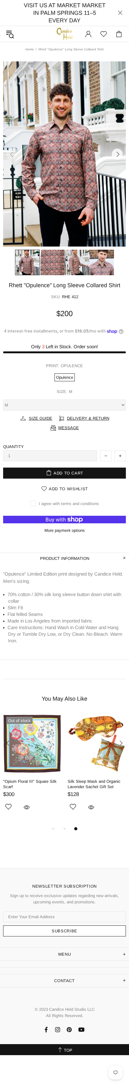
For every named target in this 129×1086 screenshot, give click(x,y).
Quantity (13, 446)
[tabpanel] (32, 769)
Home (29, 49)
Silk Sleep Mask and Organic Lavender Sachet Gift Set (94, 784)
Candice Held (64, 34)
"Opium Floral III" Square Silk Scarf (30, 784)
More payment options (64, 530)
